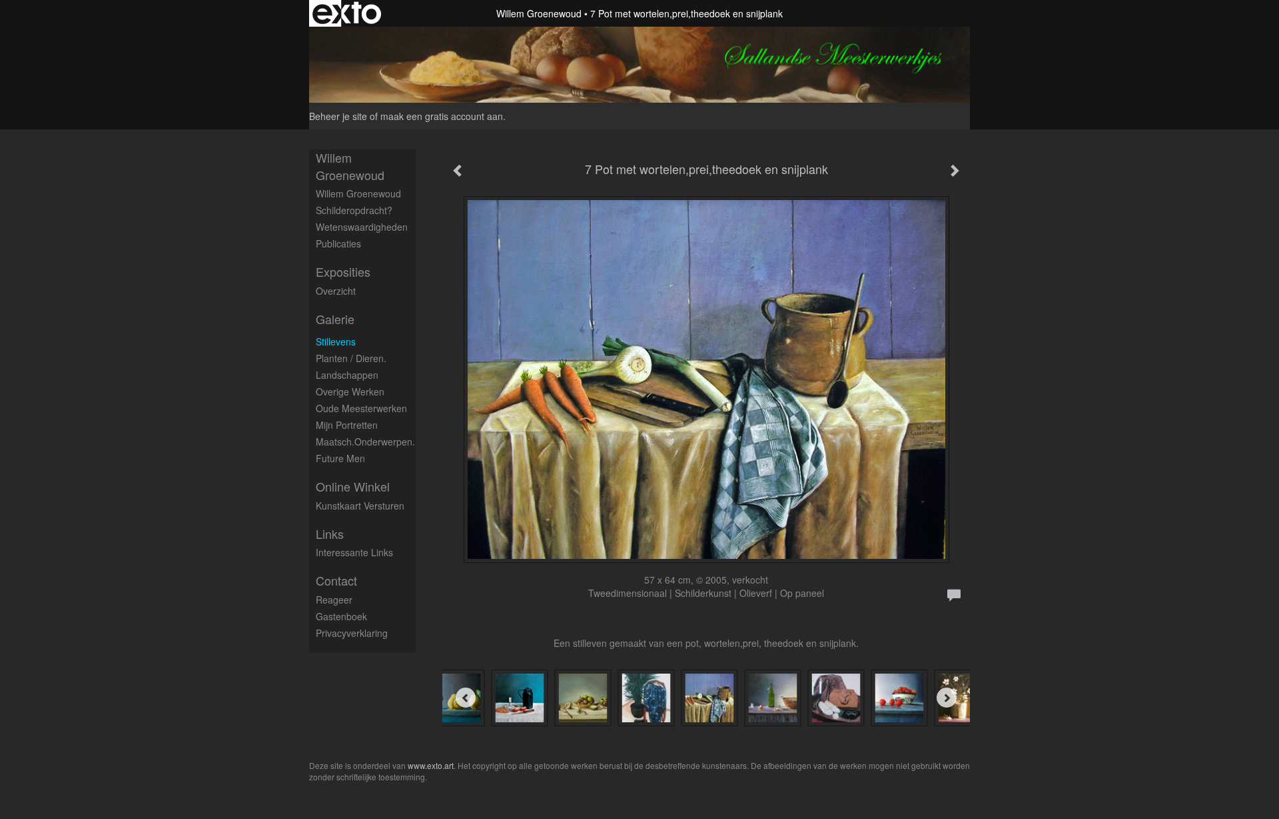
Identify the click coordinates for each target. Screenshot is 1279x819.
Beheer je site (338, 116)
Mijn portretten (347, 425)
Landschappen (347, 374)
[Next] (947, 698)
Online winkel (353, 486)
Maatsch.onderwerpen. (365, 441)
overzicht (336, 290)
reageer (334, 599)
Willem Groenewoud (539, 13)
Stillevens (336, 341)
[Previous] (466, 698)
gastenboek (341, 616)
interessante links (354, 552)
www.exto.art (431, 765)
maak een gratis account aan (441, 116)
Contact (336, 580)
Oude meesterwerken (361, 408)
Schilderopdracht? (354, 210)
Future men (340, 458)
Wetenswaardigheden (362, 226)
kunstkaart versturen (360, 505)
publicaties (338, 243)
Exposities (343, 271)
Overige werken (350, 391)
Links (330, 534)
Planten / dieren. (351, 358)
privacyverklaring (352, 633)
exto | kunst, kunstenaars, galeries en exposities (346, 13)
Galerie (335, 319)
